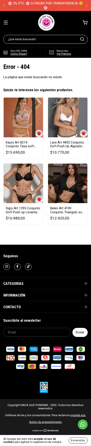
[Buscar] (82, 39)
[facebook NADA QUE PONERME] (17, 266)
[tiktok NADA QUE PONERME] (28, 266)
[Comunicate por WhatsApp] (83, 424)
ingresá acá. (78, 415)
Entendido (78, 440)
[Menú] (6, 23)
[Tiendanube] (45, 431)
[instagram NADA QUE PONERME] (6, 266)
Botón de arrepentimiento (45, 422)
